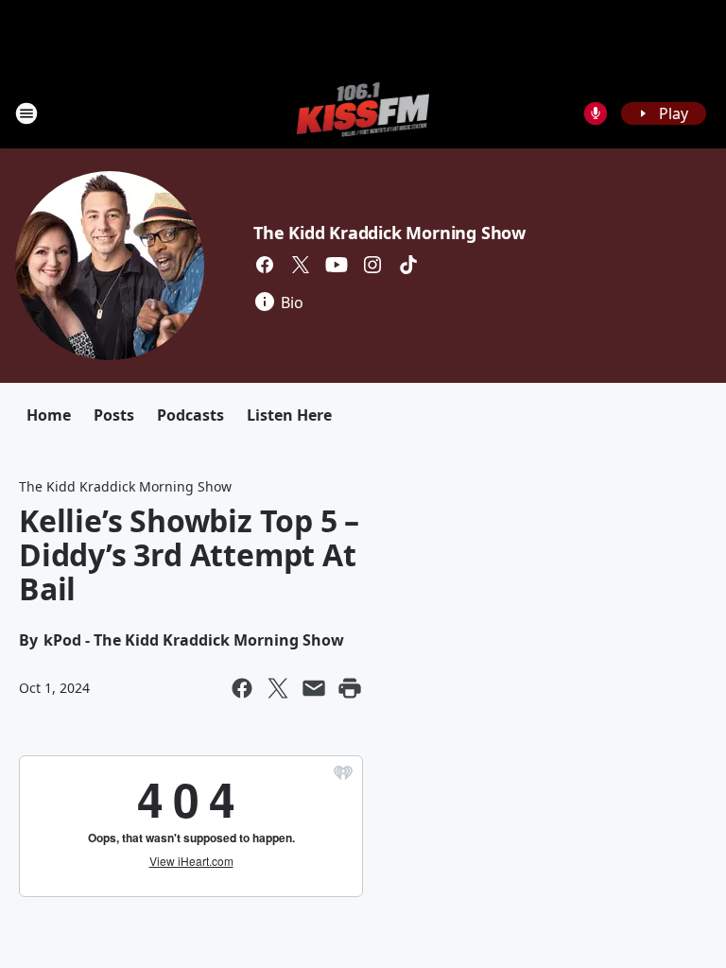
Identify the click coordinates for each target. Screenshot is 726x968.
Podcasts (190, 415)
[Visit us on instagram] (372, 264)
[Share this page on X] (278, 688)
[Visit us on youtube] (336, 264)
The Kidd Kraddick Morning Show (389, 232)
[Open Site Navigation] (26, 113)
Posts (114, 415)
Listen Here (289, 415)
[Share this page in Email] (314, 688)
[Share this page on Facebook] (242, 688)
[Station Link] (363, 113)
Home (48, 415)
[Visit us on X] (300, 264)
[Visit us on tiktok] (408, 264)
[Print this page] (350, 688)
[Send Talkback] (595, 113)
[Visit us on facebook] (264, 264)
